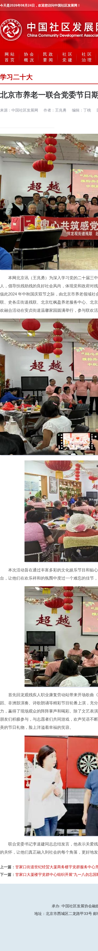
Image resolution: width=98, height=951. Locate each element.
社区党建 (68, 57)
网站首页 (10, 57)
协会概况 (29, 57)
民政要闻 (48, 57)
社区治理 (87, 57)
